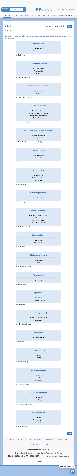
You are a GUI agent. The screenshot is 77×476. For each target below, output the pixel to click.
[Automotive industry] (23, 77)
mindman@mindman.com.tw (59, 456)
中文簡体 (71, 9)
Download (49, 439)
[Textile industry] (21, 162)
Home (6, 30)
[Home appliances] (22, 246)
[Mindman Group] (46, 9)
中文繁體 (64, 9)
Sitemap (45, 444)
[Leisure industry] (22, 361)
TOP (69, 433)
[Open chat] (72, 471)
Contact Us (51, 15)
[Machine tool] (21, 55)
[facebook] (36, 9)
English (58, 9)
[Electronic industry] (23, 122)
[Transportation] (21, 284)
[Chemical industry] (22, 384)
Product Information (17, 15)
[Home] (43, 9)
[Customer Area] (49, 9)
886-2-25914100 (17, 456)
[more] (21, 184)
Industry (19, 30)
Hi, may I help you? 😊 (67, 466)
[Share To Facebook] (53, 26)
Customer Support (30, 15)
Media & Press (41, 15)
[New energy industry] (23, 202)
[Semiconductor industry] (24, 97)
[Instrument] (20, 342)
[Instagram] (39, 9)
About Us (6, 15)
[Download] (52, 9)
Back (69, 26)
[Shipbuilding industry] (24, 324)
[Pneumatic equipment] (24, 404)
